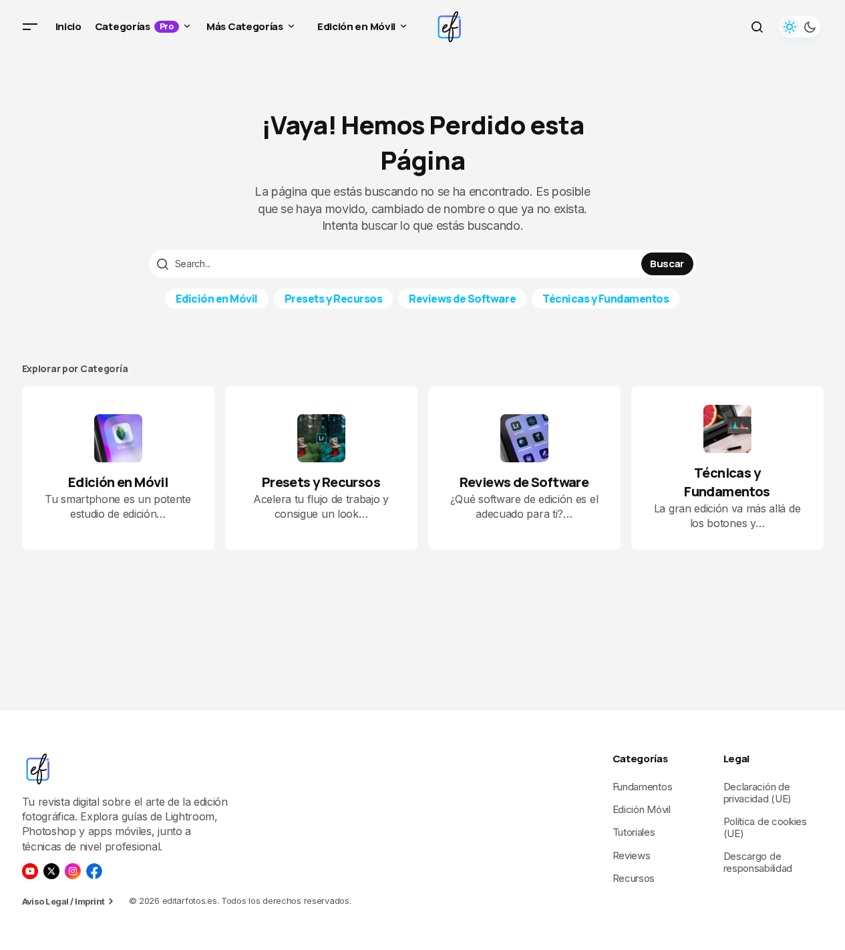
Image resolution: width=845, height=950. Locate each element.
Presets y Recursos (333, 298)
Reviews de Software (462, 298)
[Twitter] (51, 871)
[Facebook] (94, 871)
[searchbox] (396, 264)
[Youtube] (30, 871)
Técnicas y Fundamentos (605, 298)
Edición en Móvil (216, 298)
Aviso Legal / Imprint (63, 901)
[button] (30, 27)
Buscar (667, 264)
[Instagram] (72, 871)
